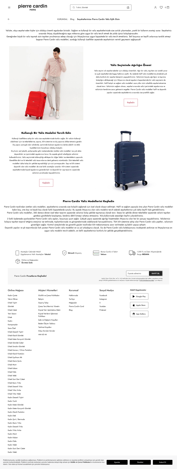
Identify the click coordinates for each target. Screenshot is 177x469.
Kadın (10, 321)
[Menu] (9, 7)
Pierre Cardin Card (76, 306)
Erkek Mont (12, 364)
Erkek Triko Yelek (14, 393)
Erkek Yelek (12, 375)
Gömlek (11, 306)
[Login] (155, 7)
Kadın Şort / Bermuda (16, 419)
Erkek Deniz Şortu (15, 361)
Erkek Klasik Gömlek (15, 335)
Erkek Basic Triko (14, 383)
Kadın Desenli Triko (15, 426)
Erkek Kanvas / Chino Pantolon (20, 350)
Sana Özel (12, 328)
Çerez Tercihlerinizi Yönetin (48, 306)
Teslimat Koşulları (45, 327)
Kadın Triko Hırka (14, 430)
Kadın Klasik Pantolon (16, 412)
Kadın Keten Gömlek (15, 404)
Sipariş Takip (43, 302)
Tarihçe (72, 299)
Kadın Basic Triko (14, 423)
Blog (70, 310)
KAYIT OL (156, 273)
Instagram (103, 299)
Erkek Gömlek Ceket (15, 342)
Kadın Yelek (12, 444)
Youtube (102, 306)
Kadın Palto (12, 441)
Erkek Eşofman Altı (15, 357)
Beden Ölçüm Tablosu (46, 323)
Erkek (10, 317)
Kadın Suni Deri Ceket (16, 448)
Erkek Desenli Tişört (15, 332)
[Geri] (9, 19)
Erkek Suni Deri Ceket (16, 379)
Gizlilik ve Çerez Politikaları (49, 295)
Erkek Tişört (12, 302)
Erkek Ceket (12, 310)
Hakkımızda (73, 295)
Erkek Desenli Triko (15, 386)
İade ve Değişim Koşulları (48, 320)
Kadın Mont (12, 434)
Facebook (103, 295)
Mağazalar (73, 302)
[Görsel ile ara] (128, 7)
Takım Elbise (12, 299)
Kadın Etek (12, 415)
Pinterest (102, 310)
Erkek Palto (12, 372)
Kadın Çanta (12, 295)
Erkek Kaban (12, 368)
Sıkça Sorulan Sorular (46, 330)
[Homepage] (32, 7)
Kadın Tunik (12, 401)
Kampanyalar (13, 324)
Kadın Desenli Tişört (15, 397)
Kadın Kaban (13, 437)
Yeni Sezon (12, 313)
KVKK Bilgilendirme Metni (147, 280)
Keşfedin (131, 102)
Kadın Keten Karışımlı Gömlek (19, 408)
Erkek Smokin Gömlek (16, 346)
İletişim (41, 299)
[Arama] (74, 7)
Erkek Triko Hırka (14, 390)
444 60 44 (42, 334)
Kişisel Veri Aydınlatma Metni (49, 310)
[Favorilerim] (161, 7)
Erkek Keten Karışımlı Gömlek (19, 339)
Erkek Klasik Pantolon (16, 353)
